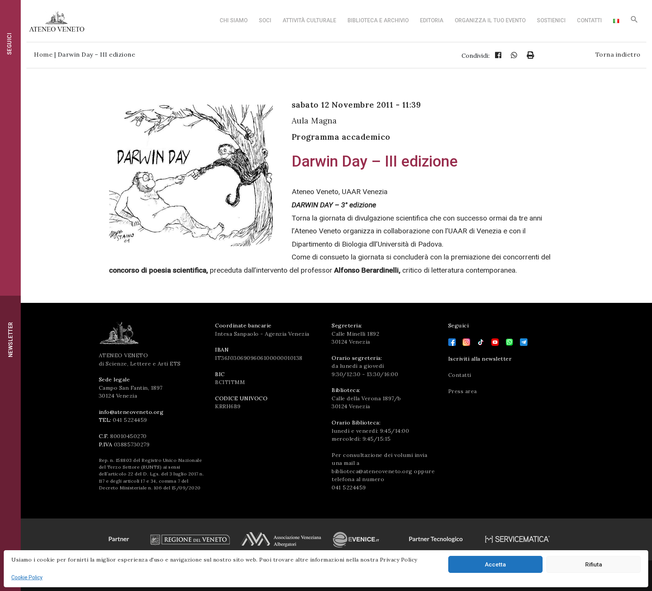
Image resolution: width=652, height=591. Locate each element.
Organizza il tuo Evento (490, 20)
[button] (634, 21)
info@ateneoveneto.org (131, 412)
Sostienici (551, 20)
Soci (265, 20)
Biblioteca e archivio (378, 20)
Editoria (431, 20)
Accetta (495, 564)
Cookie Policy (27, 577)
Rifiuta (593, 564)
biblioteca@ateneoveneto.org (372, 471)
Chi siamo (234, 20)
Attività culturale (309, 20)
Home (43, 54)
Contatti (589, 20)
